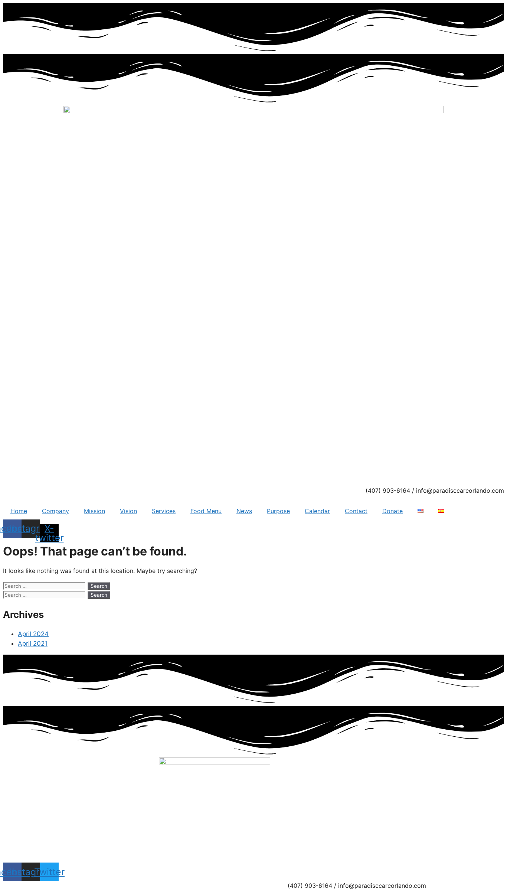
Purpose (278, 511)
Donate (392, 511)
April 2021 (33, 643)
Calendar (317, 511)
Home (18, 511)
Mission (94, 511)
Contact (356, 511)
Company (55, 511)
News (244, 511)
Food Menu (206, 511)
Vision (128, 511)
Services (164, 511)
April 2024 (33, 634)
